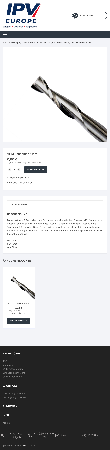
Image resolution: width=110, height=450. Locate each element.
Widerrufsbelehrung (13, 369)
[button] (102, 52)
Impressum (8, 365)
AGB (5, 361)
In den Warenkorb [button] (18, 321)
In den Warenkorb (35, 169)
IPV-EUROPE (29, 445)
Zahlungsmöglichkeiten (14, 397)
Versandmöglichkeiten (14, 393)
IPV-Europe (14, 42)
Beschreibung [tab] (19, 204)
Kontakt (6, 422)
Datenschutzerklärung (14, 372)
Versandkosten (34, 162)
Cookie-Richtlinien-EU (14, 376)
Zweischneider (62, 42)
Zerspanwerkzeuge (44, 42)
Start (5, 42)
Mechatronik (27, 42)
